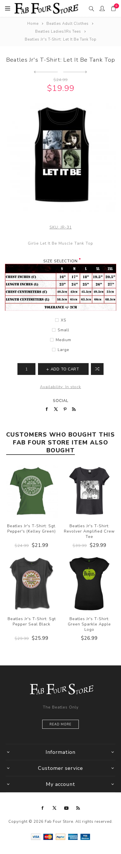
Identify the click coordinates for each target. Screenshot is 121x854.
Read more (60, 724)
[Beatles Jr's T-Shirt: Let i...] (75, 72)
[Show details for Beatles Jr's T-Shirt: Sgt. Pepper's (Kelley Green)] (31, 491)
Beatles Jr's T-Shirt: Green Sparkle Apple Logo (89, 624)
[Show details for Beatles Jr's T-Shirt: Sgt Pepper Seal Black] (31, 584)
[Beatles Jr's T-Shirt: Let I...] (46, 72)
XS (63, 320)
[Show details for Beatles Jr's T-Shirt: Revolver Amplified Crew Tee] (89, 491)
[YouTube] (66, 808)
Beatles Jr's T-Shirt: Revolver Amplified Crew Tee (89, 531)
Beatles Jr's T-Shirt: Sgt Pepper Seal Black (32, 621)
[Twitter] (54, 808)
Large (63, 349)
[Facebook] (42, 808)
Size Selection (60, 261)
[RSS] (78, 808)
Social (60, 400)
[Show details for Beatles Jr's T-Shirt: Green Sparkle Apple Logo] (89, 584)
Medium (63, 340)
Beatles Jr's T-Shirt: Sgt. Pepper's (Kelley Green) (31, 528)
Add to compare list (97, 369)
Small (63, 330)
